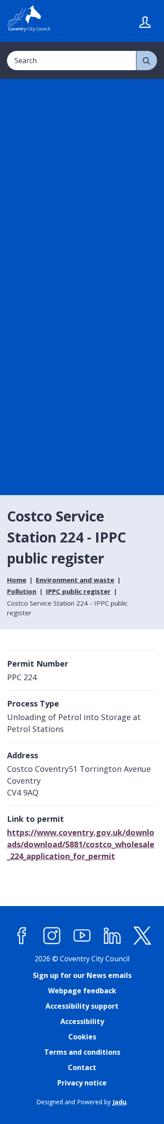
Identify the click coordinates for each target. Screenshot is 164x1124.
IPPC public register (78, 591)
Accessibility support (82, 1006)
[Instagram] (52, 936)
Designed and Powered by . (82, 1102)
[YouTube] (82, 936)
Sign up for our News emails (82, 975)
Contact (82, 1067)
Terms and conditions (82, 1052)
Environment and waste (75, 579)
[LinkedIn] (112, 936)
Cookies (82, 1037)
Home (16, 579)
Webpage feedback (82, 991)
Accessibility (82, 1021)
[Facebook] (22, 936)
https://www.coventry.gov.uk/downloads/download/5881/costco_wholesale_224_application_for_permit (80, 844)
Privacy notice (82, 1083)
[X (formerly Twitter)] (142, 936)
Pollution (21, 591)
